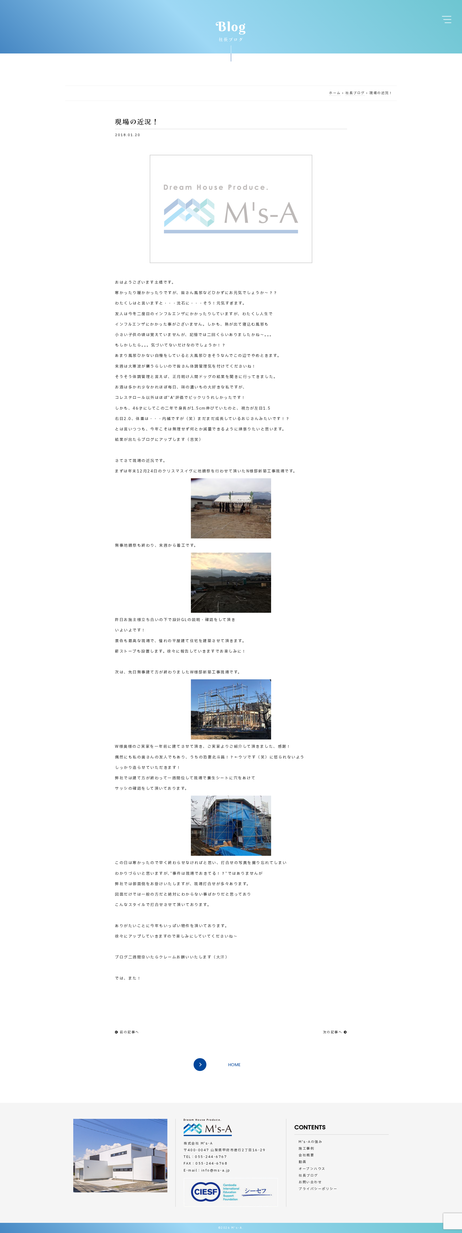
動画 (302, 1161)
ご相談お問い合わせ (441, 48)
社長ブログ (355, 93)
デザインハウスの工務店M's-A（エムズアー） (66, 15)
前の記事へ (129, 1032)
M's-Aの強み (310, 1141)
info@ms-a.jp (215, 1170)
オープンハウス (312, 1168)
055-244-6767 (211, 1156)
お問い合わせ (310, 1182)
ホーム (335, 93)
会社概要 (306, 1155)
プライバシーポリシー (318, 1188)
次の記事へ (332, 1032)
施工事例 (306, 1148)
